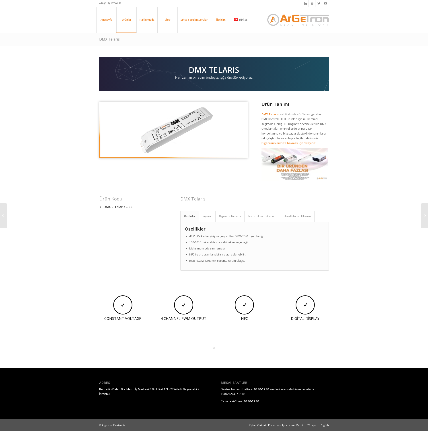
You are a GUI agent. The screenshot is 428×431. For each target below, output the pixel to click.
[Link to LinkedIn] (305, 3)
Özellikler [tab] (189, 216)
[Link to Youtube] (325, 3)
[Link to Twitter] (318, 3)
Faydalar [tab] (207, 216)
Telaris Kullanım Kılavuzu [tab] (297, 216)
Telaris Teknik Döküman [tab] (261, 216)
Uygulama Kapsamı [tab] (230, 216)
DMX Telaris (109, 39)
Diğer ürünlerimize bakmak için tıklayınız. (288, 143)
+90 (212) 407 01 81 (233, 394)
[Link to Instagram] (312, 3)
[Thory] (424, 215)
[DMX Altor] (3, 215)
